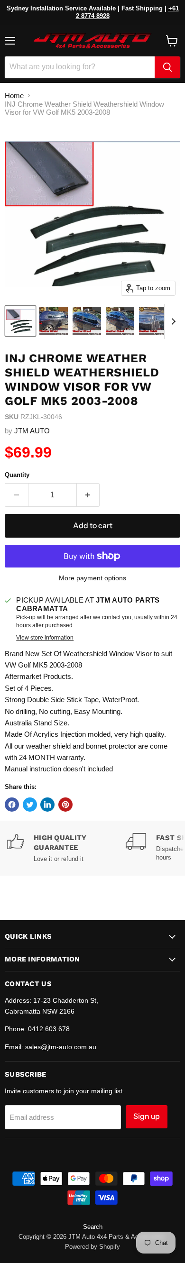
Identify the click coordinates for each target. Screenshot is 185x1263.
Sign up (146, 1116)
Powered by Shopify (92, 1246)
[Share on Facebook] (12, 804)
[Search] (167, 67)
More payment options (92, 578)
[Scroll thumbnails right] (171, 321)
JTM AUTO (32, 431)
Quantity (17, 474)
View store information (45, 637)
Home (14, 96)
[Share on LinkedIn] (47, 804)
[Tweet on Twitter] (30, 804)
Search (92, 1226)
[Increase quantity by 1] (88, 495)
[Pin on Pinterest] (65, 804)
